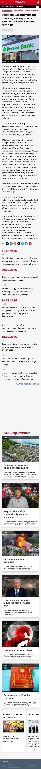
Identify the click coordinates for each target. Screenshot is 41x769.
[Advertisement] (20, 409)
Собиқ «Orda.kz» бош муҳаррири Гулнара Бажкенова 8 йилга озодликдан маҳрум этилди (20, 361)
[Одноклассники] (14, 243)
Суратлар (35, 10)
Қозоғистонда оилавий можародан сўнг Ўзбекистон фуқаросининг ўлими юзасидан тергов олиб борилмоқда (19, 376)
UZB (17, 7)
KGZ (7, 7)
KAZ (3, 7)
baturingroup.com (12, 767)
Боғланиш (5, 761)
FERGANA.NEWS (20, 2)
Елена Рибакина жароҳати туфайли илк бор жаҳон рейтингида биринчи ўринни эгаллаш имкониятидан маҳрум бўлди (20, 261)
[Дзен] (18, 243)
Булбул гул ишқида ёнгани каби (12, 715)
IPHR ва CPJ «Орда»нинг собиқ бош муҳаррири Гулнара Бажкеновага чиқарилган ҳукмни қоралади (17, 291)
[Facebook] (26, 243)
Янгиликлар (7, 10)
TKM (13, 7)
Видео (27, 10)
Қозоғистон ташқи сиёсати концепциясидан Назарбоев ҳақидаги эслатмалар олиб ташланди (19, 328)
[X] (7, 243)
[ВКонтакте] (11, 243)
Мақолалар (18, 10)
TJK (10, 7)
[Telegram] (22, 243)
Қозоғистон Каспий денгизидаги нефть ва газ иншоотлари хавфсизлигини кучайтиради (19, 347)
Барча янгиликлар (27, 384)
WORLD (21, 7)
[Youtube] (30, 243)
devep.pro (30, 766)
